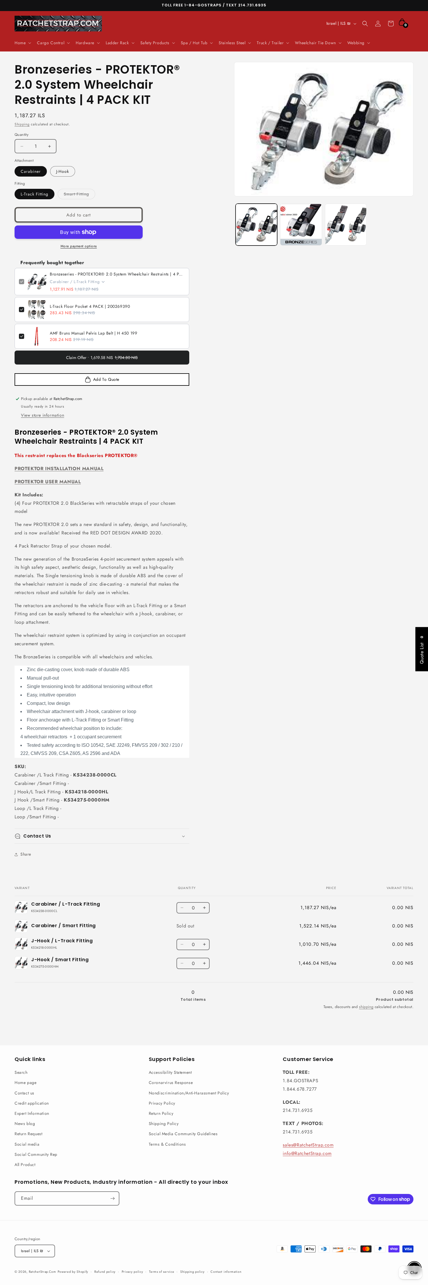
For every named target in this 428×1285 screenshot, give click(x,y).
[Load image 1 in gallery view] (256, 225)
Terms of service (161, 1271)
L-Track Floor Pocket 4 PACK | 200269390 (90, 306)
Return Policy (161, 1113)
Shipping (22, 124)
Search (21, 1072)
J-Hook (62, 171)
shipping (366, 1006)
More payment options (79, 246)
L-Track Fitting (34, 194)
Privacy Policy (162, 1103)
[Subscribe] (112, 1198)
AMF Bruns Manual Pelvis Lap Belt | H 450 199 (93, 333)
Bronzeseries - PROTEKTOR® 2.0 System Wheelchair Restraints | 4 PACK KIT (117, 274)
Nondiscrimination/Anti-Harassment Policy (189, 1093)
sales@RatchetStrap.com (308, 1145)
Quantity (22, 134)
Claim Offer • (102, 357)
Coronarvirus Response (171, 1082)
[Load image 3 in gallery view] (346, 225)
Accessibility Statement (170, 1072)
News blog (25, 1123)
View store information (42, 415)
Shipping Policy (164, 1123)
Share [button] (25, 854)
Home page (25, 1082)
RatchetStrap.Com (42, 1271)
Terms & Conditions (167, 1144)
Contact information (226, 1271)
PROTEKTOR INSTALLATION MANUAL (59, 468)
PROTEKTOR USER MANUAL (48, 481)
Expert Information (32, 1113)
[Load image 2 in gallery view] (301, 225)
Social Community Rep (36, 1154)
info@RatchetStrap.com (307, 1153)
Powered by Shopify (73, 1271)
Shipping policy (192, 1271)
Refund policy (105, 1271)
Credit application (32, 1103)
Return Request (28, 1134)
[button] (22, 43)
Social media (27, 1144)
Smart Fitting (79, 195)
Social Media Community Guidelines (183, 1134)
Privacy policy (132, 1271)
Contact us (24, 1093)
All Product (25, 1164)
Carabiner (31, 171)
